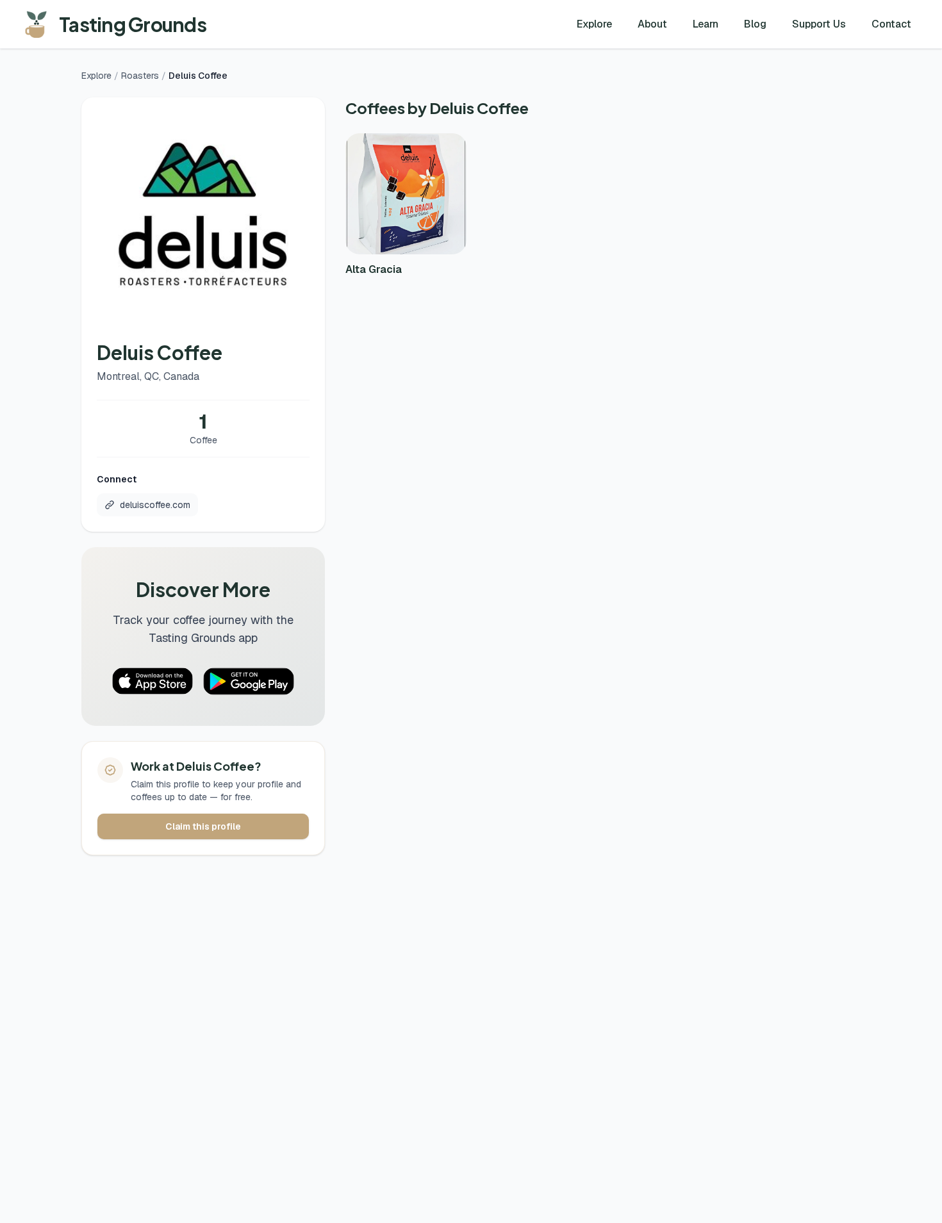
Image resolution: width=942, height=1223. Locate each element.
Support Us (819, 24)
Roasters (140, 75)
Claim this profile (203, 826)
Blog (755, 24)
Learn (705, 24)
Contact (891, 24)
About (652, 24)
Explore (594, 24)
